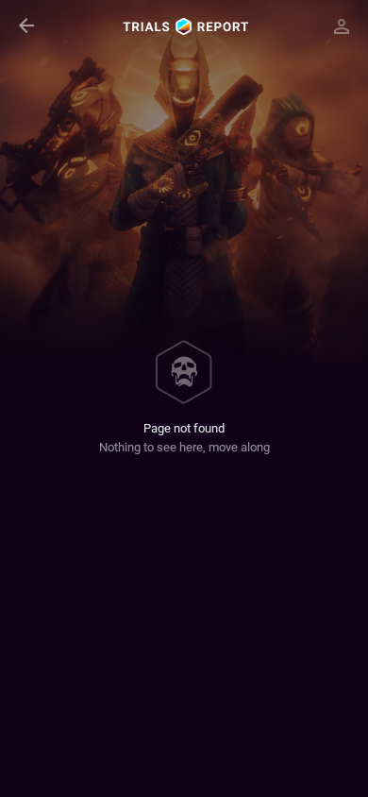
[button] (26, 26)
